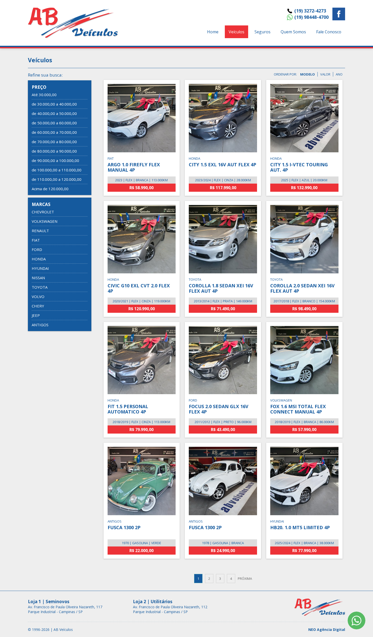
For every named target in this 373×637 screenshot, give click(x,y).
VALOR (325, 74)
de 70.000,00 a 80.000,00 (54, 141)
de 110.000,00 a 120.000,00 (56, 179)
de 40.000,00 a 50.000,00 (54, 113)
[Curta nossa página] (338, 15)
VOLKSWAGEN (44, 221)
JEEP (36, 315)
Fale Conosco (328, 32)
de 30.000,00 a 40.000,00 (54, 104)
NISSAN (38, 277)
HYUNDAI (40, 268)
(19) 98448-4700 (311, 17)
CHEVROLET (43, 211)
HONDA (39, 258)
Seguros (262, 32)
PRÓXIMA (245, 578)
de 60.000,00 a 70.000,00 (54, 132)
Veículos (236, 32)
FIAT (36, 240)
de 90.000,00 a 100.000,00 (55, 160)
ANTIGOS (40, 324)
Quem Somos (293, 32)
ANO (339, 74)
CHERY (38, 305)
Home (212, 32)
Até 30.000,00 (44, 94)
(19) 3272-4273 (310, 11)
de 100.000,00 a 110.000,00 (56, 169)
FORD (37, 249)
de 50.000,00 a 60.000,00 (54, 122)
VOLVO (38, 296)
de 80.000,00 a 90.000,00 (54, 151)
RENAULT (40, 230)
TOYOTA (39, 287)
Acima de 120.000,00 (50, 188)
